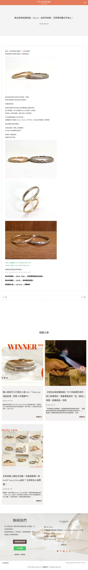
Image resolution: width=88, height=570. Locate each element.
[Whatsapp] (70, 551)
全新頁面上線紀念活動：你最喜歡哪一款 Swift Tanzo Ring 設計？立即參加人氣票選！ (22, 480)
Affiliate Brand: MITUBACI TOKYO (76, 563)
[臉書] (64, 551)
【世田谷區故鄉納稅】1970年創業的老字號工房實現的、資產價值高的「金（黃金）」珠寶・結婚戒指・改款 (65, 396)
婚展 (24, 51)
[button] (85, 2)
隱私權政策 (6, 563)
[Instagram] (60, 551)
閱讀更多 (39, 417)
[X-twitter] (67, 551)
